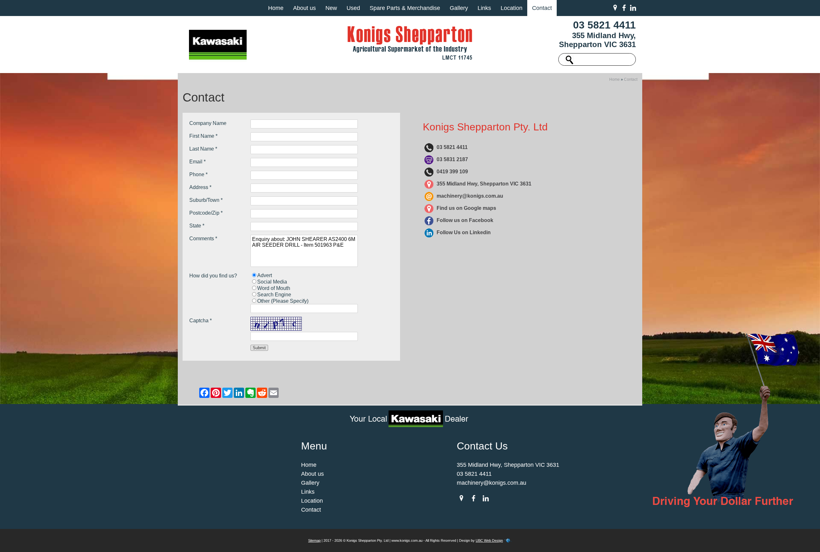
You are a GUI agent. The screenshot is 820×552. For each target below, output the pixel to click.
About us (304, 8)
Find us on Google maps (466, 208)
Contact (542, 8)
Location (511, 8)
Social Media (272, 281)
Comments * (203, 238)
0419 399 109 (452, 171)
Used (353, 8)
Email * (197, 161)
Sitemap (314, 540)
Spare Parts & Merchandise (405, 8)
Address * (200, 187)
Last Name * (203, 149)
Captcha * (200, 320)
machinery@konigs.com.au (470, 196)
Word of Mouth (273, 288)
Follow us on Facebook (465, 220)
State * (196, 225)
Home (275, 8)
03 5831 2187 (452, 159)
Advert (264, 275)
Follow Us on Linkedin (464, 232)
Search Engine (274, 294)
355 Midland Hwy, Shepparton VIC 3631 (597, 40)
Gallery (459, 8)
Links (484, 8)
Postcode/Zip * (206, 213)
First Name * (203, 136)
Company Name (207, 123)
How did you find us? (213, 275)
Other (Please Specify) (282, 301)
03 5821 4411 (604, 25)
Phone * (198, 174)
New (331, 8)
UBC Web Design (489, 540)
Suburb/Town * (206, 200)
